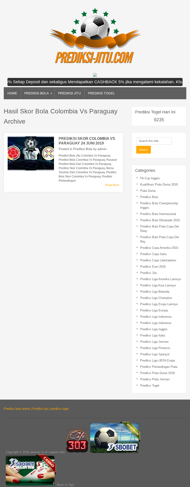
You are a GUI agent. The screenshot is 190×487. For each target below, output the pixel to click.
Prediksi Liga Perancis (155, 348)
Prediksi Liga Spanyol (154, 354)
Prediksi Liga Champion (156, 298)
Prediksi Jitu (69, 93)
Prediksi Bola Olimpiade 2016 (160, 220)
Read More (112, 185)
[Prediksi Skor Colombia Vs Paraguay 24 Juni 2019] (31, 153)
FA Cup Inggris (150, 178)
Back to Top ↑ (66, 485)
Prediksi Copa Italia (153, 254)
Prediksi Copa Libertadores (158, 260)
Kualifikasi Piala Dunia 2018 (159, 184)
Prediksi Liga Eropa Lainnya (159, 304)
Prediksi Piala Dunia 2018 (157, 373)
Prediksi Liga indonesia (155, 323)
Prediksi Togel (101, 93)
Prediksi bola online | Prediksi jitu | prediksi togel (36, 408)
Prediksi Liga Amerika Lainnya (160, 279)
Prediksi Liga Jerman (154, 341)
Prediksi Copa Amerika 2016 (159, 248)
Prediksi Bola (38, 93)
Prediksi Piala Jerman (155, 379)
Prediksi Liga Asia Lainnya (158, 285)
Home (12, 93)
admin (102, 149)
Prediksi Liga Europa (154, 310)
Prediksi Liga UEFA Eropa (157, 360)
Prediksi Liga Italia (152, 335)
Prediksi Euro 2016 (153, 266)
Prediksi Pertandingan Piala (158, 366)
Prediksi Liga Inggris (154, 329)
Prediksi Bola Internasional (158, 214)
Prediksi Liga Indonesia (155, 316)
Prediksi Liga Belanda (154, 291)
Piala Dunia (147, 190)
